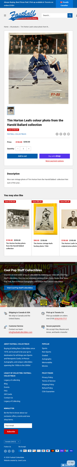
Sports (44, 348)
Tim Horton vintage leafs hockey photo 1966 (43, 244)
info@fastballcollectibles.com (20, 332)
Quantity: (10, 149)
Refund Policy (47, 388)
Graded (45, 355)
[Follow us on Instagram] (13, 451)
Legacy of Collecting (12, 401)
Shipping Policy (48, 384)
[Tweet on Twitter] (64, 134)
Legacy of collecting (12, 380)
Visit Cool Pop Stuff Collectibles (20, 288)
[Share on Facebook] (57, 134)
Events (6, 387)
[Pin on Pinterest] (60, 134)
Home (6, 27)
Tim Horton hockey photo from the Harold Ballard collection (16, 246)
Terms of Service (48, 381)
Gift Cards (8, 394)
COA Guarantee (48, 391)
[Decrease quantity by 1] (18, 149)
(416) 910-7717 (61, 319)
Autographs (46, 359)
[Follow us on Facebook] (5, 451)
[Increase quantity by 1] (29, 149)
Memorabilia (47, 362)
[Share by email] (68, 134)
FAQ (5, 391)
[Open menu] (5, 15)
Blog (6, 384)
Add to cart (22, 156)
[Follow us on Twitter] (9, 451)
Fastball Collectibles (16, 134)
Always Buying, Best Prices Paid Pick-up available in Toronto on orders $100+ (28, 3)
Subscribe (11, 432)
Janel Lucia (22, 460)
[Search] (69, 15)
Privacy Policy (47, 377)
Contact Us (8, 398)
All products (14, 27)
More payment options (55, 161)
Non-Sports (46, 352)
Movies (45, 366)
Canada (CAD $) (10, 442)
